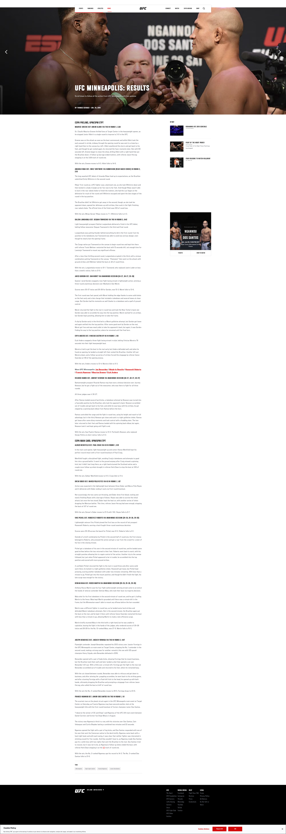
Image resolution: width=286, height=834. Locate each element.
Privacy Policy (204, 796)
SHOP (197, 8)
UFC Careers (170, 799)
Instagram (181, 796)
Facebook (181, 793)
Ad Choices (203, 799)
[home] (143, 8)
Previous (7, 52)
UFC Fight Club (171, 811)
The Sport (169, 793)
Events (81, 8)
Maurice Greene (99, 373)
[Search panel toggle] (204, 8)
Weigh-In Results (116, 370)
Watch (177, 8)
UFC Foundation (171, 796)
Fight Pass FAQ (194, 793)
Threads (180, 799)
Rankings (90, 8)
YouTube (180, 805)
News (109, 8)
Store (168, 808)
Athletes (100, 8)
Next (279, 52)
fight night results (90, 768)
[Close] (282, 829)
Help (190, 790)
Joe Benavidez (101, 370)
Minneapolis (79, 768)
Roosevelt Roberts (133, 370)
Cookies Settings (203, 829)
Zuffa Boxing (188, 8)
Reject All (219, 829)
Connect (168, 8)
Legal (202, 790)
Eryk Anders (112, 373)
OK (235, 829)
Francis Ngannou (83, 373)
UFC (167, 790)
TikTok (180, 808)
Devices (191, 796)
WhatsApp (181, 802)
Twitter (180, 811)
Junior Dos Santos (115, 768)
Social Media (182, 790)
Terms (202, 793)
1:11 (104, 748)
